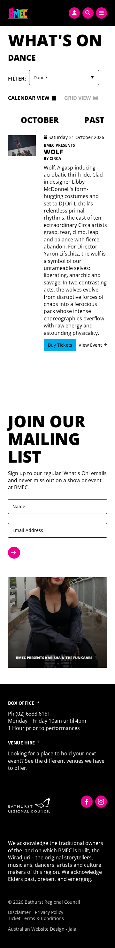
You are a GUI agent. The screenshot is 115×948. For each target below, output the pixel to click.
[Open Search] (88, 13)
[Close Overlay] (7, 12)
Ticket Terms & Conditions (36, 918)
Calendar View (28, 97)
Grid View (77, 97)
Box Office (21, 703)
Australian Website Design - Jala (42, 929)
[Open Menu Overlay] (101, 13)
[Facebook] (87, 802)
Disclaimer (19, 912)
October (40, 120)
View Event (90, 345)
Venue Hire (21, 743)
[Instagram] (101, 802)
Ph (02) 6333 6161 (29, 713)
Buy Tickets (60, 345)
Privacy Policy (49, 912)
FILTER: (17, 78)
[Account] (74, 13)
